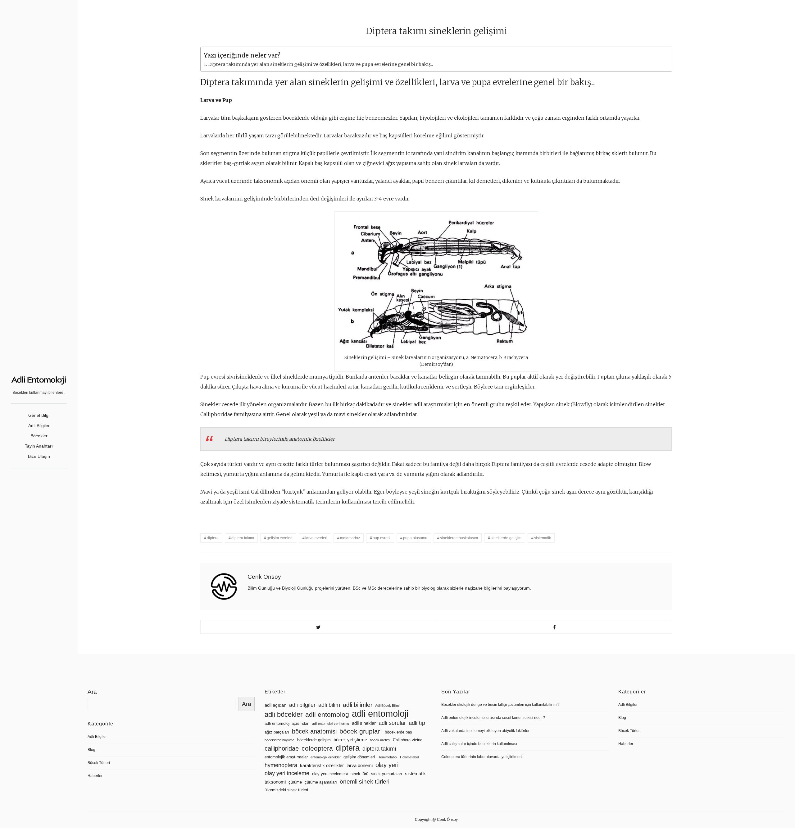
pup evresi (381, 538)
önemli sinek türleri (364, 781)
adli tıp (417, 723)
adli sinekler (364, 723)
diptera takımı (242, 538)
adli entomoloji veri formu (330, 723)
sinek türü (359, 773)
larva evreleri (316, 538)
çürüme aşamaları (321, 782)
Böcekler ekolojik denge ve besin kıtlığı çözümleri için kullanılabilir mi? (500, 704)
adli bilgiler (302, 705)
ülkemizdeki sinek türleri (286, 790)
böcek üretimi (380, 740)
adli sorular (392, 723)
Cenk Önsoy (264, 576)
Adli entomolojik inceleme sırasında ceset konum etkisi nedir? (493, 717)
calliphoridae (282, 748)
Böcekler (39, 435)
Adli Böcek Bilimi (387, 705)
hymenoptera (281, 765)
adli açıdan (275, 705)
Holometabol (409, 757)
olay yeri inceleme (287, 773)
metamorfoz (350, 538)
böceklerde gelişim (314, 740)
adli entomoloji (380, 713)
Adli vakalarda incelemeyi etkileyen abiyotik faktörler (485, 731)
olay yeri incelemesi (330, 773)
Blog (91, 750)
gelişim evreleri (280, 538)
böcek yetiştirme (350, 739)
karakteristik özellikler (322, 765)
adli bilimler (357, 705)
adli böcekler (283, 714)
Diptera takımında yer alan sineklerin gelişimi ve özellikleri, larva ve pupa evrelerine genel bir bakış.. (320, 64)
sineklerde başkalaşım (459, 538)
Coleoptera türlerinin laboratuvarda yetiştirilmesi (481, 757)
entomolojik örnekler (326, 757)
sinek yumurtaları (386, 773)
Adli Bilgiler (39, 425)
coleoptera (317, 748)
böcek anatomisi (314, 731)
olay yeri (386, 764)
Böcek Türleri (99, 763)
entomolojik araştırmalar (286, 757)
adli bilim (329, 705)
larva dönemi (360, 765)
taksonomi (275, 782)
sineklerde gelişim (506, 538)
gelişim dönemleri (359, 757)
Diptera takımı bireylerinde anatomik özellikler (280, 439)
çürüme (295, 782)
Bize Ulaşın (39, 456)
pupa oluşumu (415, 538)
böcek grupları (360, 731)
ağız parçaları (277, 732)
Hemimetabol (387, 757)
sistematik (542, 538)
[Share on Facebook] (554, 626)
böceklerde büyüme (279, 740)
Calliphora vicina (407, 740)
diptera (213, 538)
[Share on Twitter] (318, 626)
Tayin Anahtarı (39, 446)
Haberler (95, 776)
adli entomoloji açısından (287, 723)
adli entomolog (327, 714)
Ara (92, 691)
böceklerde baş (398, 732)
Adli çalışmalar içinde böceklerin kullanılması (479, 744)
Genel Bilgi (38, 415)
